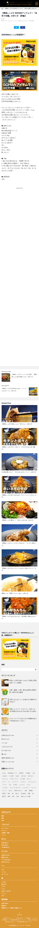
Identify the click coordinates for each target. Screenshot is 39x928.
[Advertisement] (19, 280)
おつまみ (6, 750)
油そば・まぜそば (6, 891)
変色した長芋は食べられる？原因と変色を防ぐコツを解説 (23, 681)
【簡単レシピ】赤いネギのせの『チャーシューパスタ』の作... (19, 496)
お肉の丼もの (5, 842)
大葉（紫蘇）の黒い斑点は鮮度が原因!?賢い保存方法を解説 (22, 691)
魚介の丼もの (5, 845)
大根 (26, 790)
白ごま (16, 20)
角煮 (9, 796)
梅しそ (17, 793)
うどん (3, 888)
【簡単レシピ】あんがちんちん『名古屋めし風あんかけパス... (19, 617)
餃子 (13, 796)
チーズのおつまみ (6, 859)
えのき (4, 773)
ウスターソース (14, 779)
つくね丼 (11, 776)
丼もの (5, 739)
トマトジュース (32, 781)
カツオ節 (22, 779)
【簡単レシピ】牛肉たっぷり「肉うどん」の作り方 (17, 424)
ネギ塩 (15, 784)
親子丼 (4, 796)
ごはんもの (7, 747)
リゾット (4, 790)
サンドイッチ (5, 874)
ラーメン (33, 787)
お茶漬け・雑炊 (5, 832)
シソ (9, 781)
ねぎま (17, 776)
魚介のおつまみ (5, 862)
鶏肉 (3, 816)
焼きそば (4, 884)
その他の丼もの (5, 847)
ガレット (29, 779)
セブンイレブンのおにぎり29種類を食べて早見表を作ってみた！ (23, 720)
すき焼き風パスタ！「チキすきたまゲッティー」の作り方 (19, 472)
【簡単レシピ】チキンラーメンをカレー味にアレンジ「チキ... (19, 569)
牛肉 (3, 820)
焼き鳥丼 (23, 793)
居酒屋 (30, 790)
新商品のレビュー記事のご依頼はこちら (12, 908)
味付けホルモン (18, 790)
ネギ (10, 784)
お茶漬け (21, 773)
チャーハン (4, 830)
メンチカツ (5, 787)
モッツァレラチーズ (15, 787)
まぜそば (23, 776)
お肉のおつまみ (5, 855)
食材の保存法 (8, 758)
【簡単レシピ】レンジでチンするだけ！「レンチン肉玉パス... (19, 544)
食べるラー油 (6, 20)
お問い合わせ (5, 903)
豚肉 (3, 818)
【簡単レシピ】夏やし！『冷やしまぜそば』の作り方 (17, 520)
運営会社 (4, 905)
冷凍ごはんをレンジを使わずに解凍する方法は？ (23, 701)
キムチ (12, 20)
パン (4, 743)
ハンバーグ (22, 784)
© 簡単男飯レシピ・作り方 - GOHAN (19, 925)
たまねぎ (4, 776)
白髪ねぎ (20, 20)
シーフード (15, 781)
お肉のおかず (8, 735)
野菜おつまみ (5, 857)
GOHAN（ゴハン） (8, 918)
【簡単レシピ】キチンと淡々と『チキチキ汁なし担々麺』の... (19, 448)
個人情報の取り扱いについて (17, 920)
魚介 (18, 796)
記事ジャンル (8, 762)
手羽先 (4, 793)
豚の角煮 (32, 20)
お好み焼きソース (12, 773)
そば (33, 773)
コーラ (4, 781)
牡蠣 (29, 793)
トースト (4, 784)
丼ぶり (10, 790)
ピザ (3, 869)
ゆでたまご (26, 20)
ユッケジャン (25, 787)
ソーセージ (23, 781)
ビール (28, 784)
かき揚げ (28, 773)
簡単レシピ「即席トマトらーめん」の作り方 (15, 593)
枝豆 (9, 793)
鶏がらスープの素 (25, 796)
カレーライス (5, 828)
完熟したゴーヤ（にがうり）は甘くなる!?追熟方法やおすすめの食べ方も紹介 (22, 710)
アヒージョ (5, 779)
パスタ (3, 886)
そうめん (4, 882)
